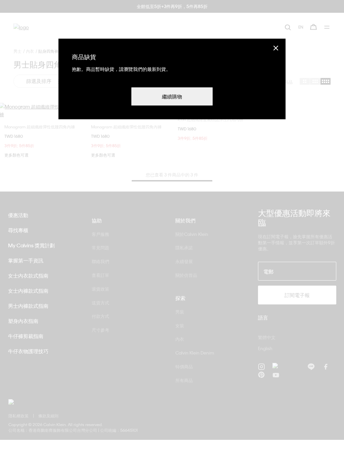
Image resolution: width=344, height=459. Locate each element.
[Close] (276, 48)
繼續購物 (172, 96)
